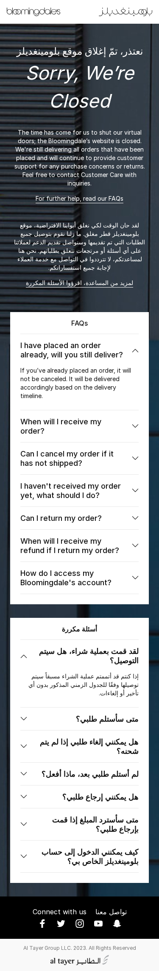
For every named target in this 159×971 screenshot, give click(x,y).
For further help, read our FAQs (79, 198)
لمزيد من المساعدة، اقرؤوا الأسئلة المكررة (79, 282)
